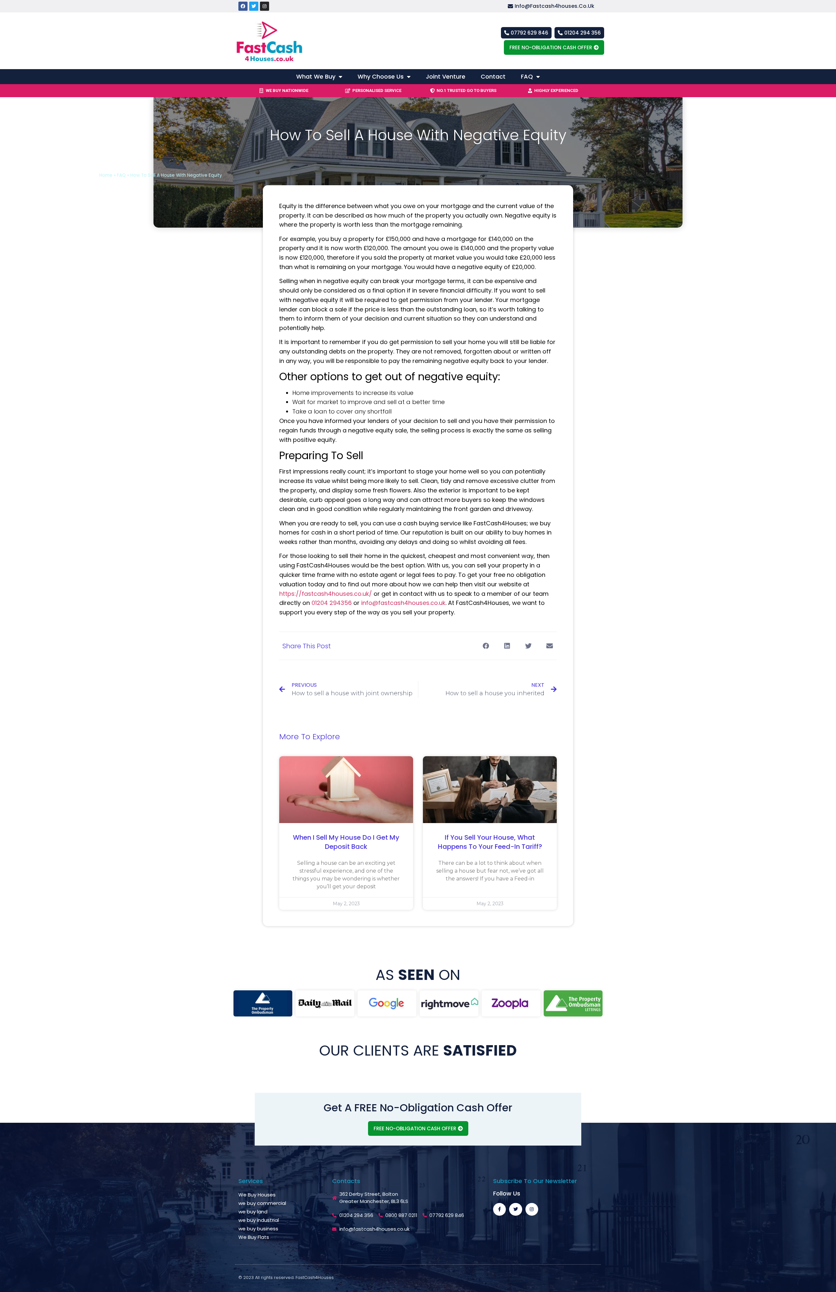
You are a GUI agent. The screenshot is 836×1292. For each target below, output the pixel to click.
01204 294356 (332, 603)
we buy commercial (262, 1203)
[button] (556, 6)
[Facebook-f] (499, 1209)
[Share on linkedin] (507, 645)
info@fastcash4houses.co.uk (403, 603)
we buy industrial (258, 1220)
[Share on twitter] (528, 645)
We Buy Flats (253, 1237)
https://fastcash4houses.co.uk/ (325, 594)
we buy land (252, 1211)
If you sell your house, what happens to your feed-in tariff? (490, 842)
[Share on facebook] (485, 645)
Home (105, 175)
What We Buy (315, 76)
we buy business (258, 1228)
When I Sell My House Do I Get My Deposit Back (346, 842)
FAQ (527, 76)
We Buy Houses (257, 1194)
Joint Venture (445, 76)
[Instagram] (264, 6)
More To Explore (309, 736)
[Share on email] (549, 645)
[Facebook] (243, 6)
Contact (493, 76)
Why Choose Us (381, 76)
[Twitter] (253, 6)
